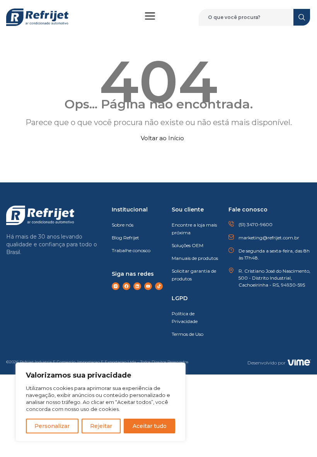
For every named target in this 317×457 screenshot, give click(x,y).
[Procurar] (302, 17)
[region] (100, 402)
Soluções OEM (187, 245)
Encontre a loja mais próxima (194, 228)
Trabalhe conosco (131, 250)
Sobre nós (122, 225)
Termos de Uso (187, 334)
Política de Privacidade (185, 317)
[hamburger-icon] (149, 17)
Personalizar (52, 426)
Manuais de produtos (195, 258)
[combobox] (250, 17)
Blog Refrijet (125, 238)
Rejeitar (101, 426)
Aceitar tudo (150, 426)
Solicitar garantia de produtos (194, 275)
